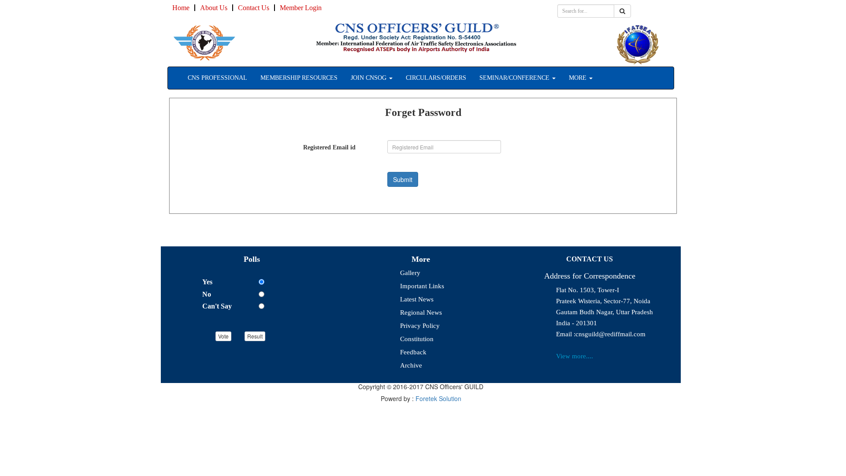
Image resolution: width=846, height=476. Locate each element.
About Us (213, 7)
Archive (411, 365)
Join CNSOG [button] (369, 77)
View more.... (574, 356)
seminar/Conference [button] (515, 77)
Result (255, 336)
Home (180, 7)
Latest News (417, 299)
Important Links (422, 286)
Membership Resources (299, 77)
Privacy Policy (420, 325)
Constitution (417, 338)
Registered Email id (329, 147)
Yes (207, 282)
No (206, 294)
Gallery (410, 272)
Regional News (421, 312)
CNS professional (217, 77)
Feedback (413, 352)
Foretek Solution (438, 398)
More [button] (578, 77)
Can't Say (217, 306)
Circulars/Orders (436, 77)
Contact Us (253, 7)
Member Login (301, 7)
